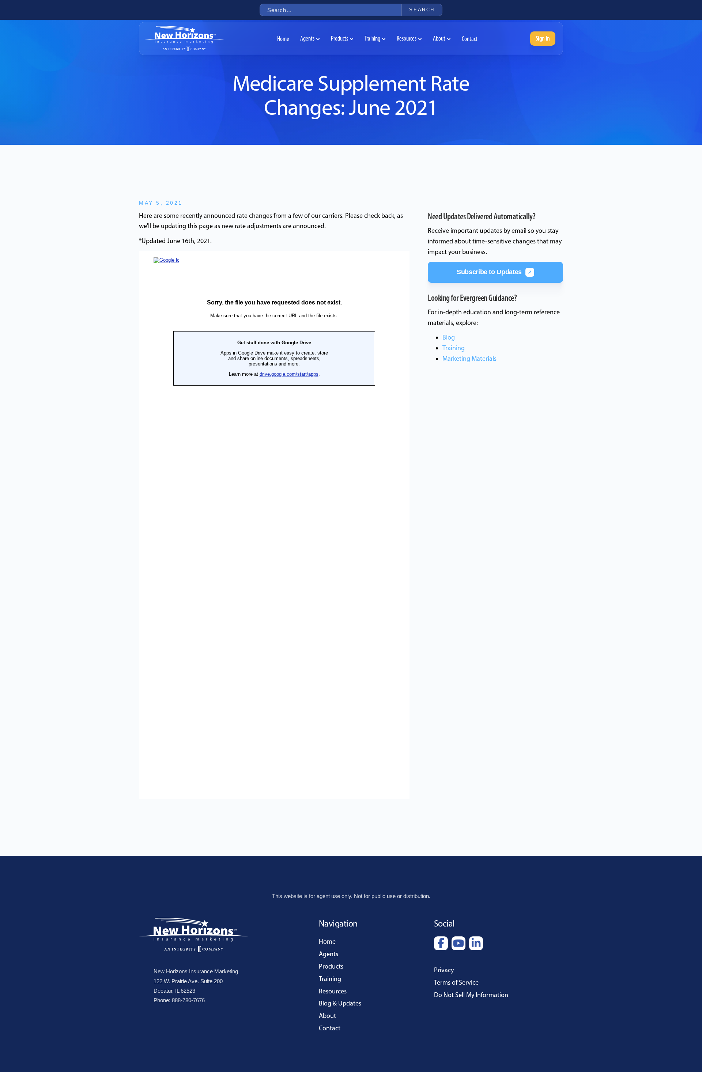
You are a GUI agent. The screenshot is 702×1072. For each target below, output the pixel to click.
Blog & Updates (340, 1003)
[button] (310, 38)
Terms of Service (456, 982)
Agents (328, 954)
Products (331, 966)
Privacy (444, 970)
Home (327, 941)
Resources (333, 991)
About (327, 1016)
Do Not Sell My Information (471, 995)
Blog (448, 337)
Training (453, 348)
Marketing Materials (469, 359)
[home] (184, 38)
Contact (329, 1028)
